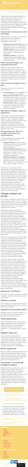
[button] (14, 7)
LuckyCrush (6, 445)
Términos (5, 430)
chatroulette (6, 446)
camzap (5, 454)
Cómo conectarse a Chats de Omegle (14, 403)
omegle (5, 440)
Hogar (4, 429)
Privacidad (5, 432)
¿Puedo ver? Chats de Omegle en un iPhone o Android (12, 422)
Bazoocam (6, 456)
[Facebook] (16, 461)
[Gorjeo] (12, 461)
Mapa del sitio (6, 434)
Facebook (12, 206)
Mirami (5, 453)
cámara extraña (7, 443)
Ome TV (5, 458)
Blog (4, 435)
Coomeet (5, 442)
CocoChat (14, 2)
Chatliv (5, 451)
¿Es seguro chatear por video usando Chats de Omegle (13, 419)
